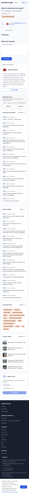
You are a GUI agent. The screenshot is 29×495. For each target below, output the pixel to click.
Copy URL (8, 106)
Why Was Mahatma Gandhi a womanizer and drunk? (14, 291)
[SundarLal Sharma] (7, 24)
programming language (9, 320)
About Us (3, 429)
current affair (7, 312)
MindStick (4, 418)
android (17, 326)
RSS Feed (3, 453)
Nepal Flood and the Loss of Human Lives (15, 348)
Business (3, 447)
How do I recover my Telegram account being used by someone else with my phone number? (13, 254)
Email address (6, 385)
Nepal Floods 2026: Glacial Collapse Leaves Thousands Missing (15, 367)
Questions (4, 409)
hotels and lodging (8, 326)
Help (2, 444)
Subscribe (15, 392)
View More (20, 112)
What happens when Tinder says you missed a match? (13, 239)
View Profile (14, 90)
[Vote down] (2, 26)
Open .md (20, 106)
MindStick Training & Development (10, 420)
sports (5, 318)
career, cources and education (17, 315)
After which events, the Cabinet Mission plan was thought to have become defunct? (14, 270)
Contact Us (4, 432)
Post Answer (6, 58)
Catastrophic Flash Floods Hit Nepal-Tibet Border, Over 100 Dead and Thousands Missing (16, 361)
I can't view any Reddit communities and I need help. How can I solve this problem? (14, 231)
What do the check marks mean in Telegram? (12, 224)
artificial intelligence (9, 323)
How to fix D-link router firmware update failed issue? (13, 216)
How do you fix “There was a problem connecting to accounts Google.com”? (13, 246)
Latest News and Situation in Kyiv (17, 342)
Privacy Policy (13, 492)
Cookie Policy (5, 492)
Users (2, 442)
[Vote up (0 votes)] (2, 21)
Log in (16, 2)
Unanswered (4, 411)
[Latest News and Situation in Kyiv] (5, 342)
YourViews (4, 423)
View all (21, 209)
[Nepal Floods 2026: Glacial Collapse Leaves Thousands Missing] (5, 367)
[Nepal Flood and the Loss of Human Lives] (5, 349)
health (19, 320)
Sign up (24, 2)
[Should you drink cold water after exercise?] (5, 355)
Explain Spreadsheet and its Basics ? (12, 297)
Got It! (23, 487)
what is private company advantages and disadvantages (14, 262)
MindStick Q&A (7, 2)
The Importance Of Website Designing (13, 277)
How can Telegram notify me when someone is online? (12, 283)
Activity (3, 406)
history (5, 315)
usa (23, 326)
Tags (2, 437)
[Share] (9, 14)
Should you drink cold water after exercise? (17, 354)
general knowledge (17, 312)
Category (3, 439)
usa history (17, 309)
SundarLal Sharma (18, 23)
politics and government (15, 318)
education (6, 329)
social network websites (8, 16)
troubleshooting (8, 309)
